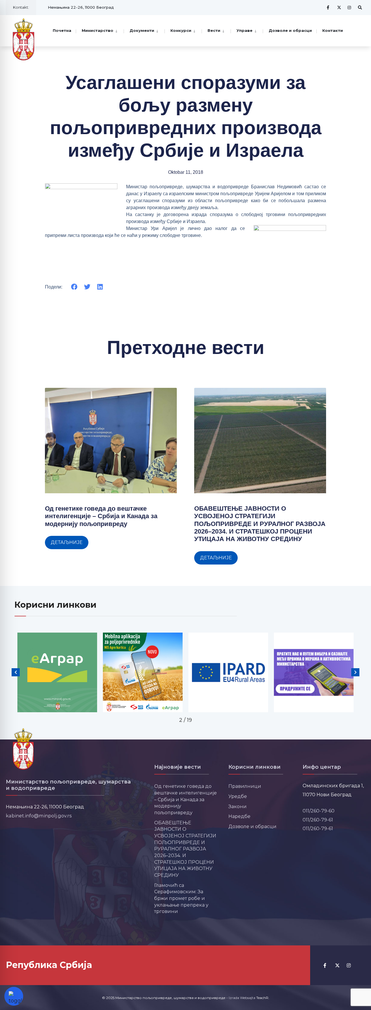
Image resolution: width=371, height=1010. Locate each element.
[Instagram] (349, 7)
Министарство (97, 30)
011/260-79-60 (318, 811)
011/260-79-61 (318, 820)
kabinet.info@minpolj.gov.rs (39, 816)
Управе (244, 30)
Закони (237, 806)
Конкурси (180, 30)
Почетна (62, 30)
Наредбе (239, 816)
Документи (142, 30)
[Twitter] (339, 7)
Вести (214, 30)
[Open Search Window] (360, 7)
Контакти (332, 30)
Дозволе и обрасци (290, 30)
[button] (74, 287)
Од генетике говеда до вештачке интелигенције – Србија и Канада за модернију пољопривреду (101, 516)
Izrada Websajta (242, 998)
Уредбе (237, 796)
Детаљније (67, 542)
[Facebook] (328, 7)
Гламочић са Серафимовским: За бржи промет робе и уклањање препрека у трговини (181, 898)
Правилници (244, 786)
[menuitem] (99, 30)
